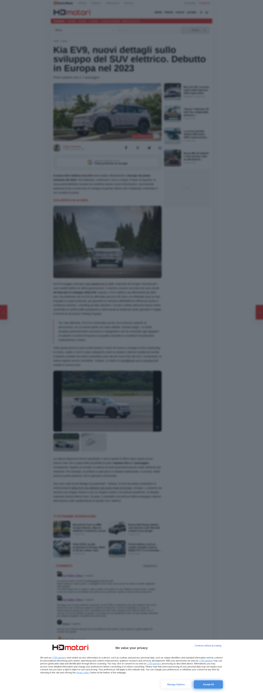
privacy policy (83, 672)
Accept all (208, 684)
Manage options (176, 684)
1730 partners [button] (59, 657)
